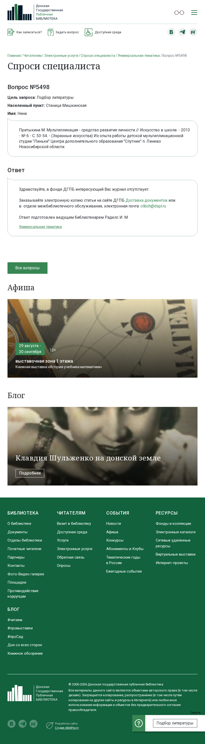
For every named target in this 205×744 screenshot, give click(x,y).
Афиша (112, 532)
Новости (113, 523)
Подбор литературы (175, 723)
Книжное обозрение (25, 653)
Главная (14, 56)
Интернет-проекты (172, 563)
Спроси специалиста (98, 56)
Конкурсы (115, 540)
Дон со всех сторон (25, 645)
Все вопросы (27, 268)
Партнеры (16, 557)
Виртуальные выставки (176, 554)
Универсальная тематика (139, 56)
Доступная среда (72, 532)
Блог (14, 609)
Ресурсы (167, 513)
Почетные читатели (24, 549)
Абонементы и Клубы (125, 549)
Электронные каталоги (176, 532)
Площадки (17, 582)
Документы (18, 532)
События (117, 513)
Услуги (62, 540)
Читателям (33, 56)
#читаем (15, 620)
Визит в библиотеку (74, 523)
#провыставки (20, 628)
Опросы (63, 565)
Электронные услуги (61, 56)
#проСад (15, 636)
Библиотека (23, 513)
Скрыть (196, 712)
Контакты (16, 565)
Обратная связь (70, 557)
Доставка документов (147, 200)
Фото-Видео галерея (26, 574)
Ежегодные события (124, 571)
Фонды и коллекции (173, 523)
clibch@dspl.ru (153, 206)
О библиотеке (19, 523)
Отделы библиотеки (25, 540)
